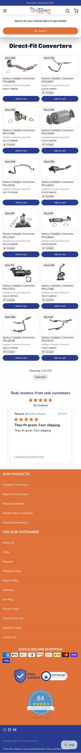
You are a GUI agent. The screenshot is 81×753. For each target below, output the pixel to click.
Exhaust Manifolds (14, 503)
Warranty (8, 590)
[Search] (66, 11)
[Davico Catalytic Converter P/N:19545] (59, 220)
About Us (8, 542)
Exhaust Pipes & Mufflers (18, 513)
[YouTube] (15, 730)
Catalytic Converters (15, 484)
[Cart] (74, 10)
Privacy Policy (11, 608)
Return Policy (11, 580)
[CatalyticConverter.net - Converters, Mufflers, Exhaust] (40, 11)
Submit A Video (12, 627)
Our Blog (8, 599)
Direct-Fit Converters (15, 494)
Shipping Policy (12, 571)
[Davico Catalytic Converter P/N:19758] (21, 324)
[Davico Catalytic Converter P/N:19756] (21, 168)
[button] (21, 99)
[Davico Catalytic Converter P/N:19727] (59, 324)
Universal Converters (15, 522)
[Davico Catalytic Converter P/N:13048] (59, 116)
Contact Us (9, 637)
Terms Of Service (13, 618)
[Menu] (6, 10)
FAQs (6, 552)
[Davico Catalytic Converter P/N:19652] (59, 168)
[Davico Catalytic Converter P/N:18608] (21, 65)
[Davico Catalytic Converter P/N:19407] (59, 65)
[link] (40, 457)
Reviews (8, 561)
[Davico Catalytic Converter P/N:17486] (59, 272)
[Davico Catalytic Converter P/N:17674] (21, 272)
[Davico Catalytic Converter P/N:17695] (21, 116)
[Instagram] (4, 730)
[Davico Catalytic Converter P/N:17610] (21, 220)
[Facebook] (9, 730)
